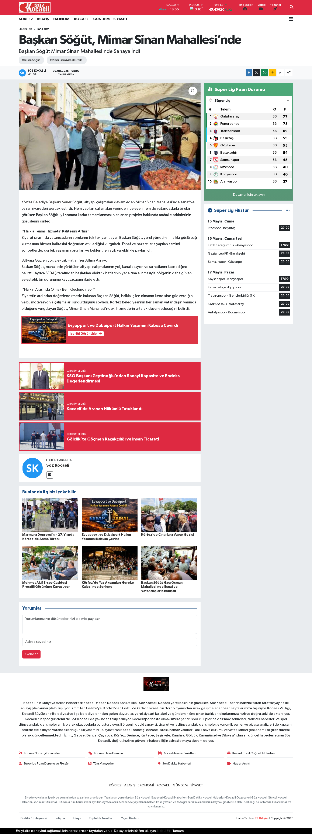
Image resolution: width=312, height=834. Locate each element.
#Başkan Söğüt (31, 60)
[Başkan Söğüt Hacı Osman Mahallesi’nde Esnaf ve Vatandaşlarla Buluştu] (169, 563)
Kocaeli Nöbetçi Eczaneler (42, 753)
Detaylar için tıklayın (249, 195)
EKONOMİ (61, 19)
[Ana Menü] (291, 19)
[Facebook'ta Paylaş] (249, 72)
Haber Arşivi (241, 763)
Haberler (25, 29)
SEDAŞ (51, 273)
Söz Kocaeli (57, 465)
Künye (77, 818)
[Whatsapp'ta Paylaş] (264, 72)
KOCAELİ (82, 19)
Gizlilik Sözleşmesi (33, 818)
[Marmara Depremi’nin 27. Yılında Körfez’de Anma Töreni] (50, 515)
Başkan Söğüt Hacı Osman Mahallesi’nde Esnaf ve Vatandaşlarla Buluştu (162, 586)
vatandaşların (61, 238)
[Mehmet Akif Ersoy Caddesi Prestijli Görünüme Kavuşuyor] (50, 563)
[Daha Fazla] (272, 72)
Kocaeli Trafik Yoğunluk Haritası (253, 753)
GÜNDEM (101, 19)
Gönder (31, 654)
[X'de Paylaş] (256, 72)
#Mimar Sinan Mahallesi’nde (66, 60)
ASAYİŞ (43, 19)
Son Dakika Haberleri (176, 763)
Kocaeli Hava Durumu (108, 753)
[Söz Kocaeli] (32, 468)
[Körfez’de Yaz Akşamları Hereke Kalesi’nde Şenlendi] (110, 563)
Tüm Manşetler (103, 763)
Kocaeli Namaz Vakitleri (179, 753)
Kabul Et (163, 831)
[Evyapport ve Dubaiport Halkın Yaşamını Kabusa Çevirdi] (110, 515)
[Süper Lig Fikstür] (288, 210)
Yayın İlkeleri (130, 818)
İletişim (60, 818)
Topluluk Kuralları (101, 818)
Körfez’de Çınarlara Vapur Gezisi (167, 534)
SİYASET (120, 19)
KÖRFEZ (26, 19)
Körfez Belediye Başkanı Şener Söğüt (51, 202)
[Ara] (291, 7)
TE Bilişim (261, 818)
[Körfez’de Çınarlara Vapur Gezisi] (169, 515)
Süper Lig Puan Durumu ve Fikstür (46, 763)
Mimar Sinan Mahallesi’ (87, 309)
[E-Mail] (49, 475)
